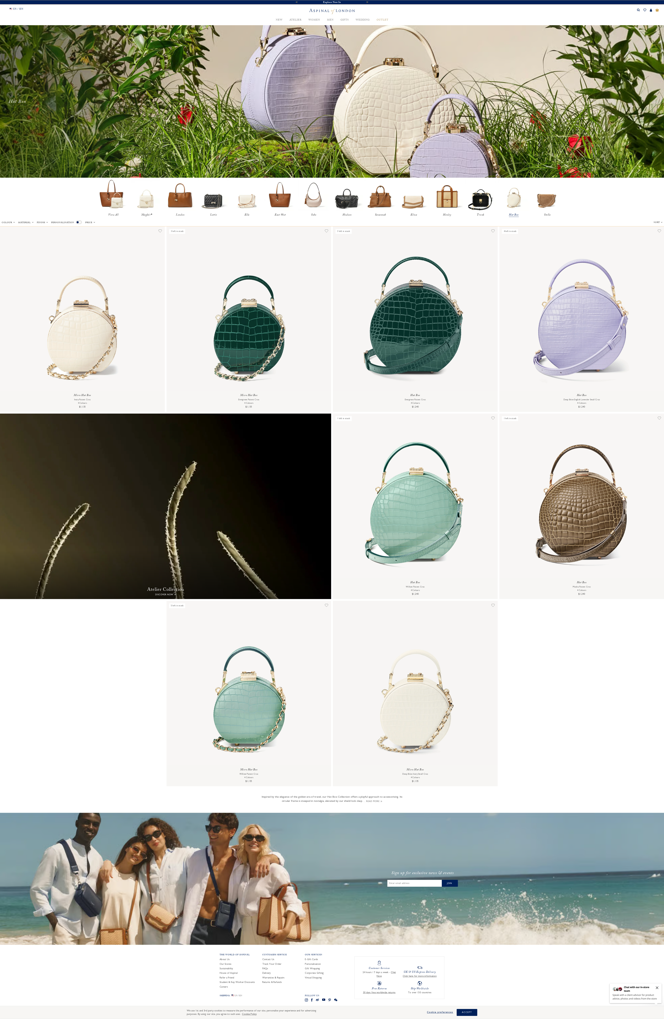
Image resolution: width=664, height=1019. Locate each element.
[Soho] (313, 195)
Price (88, 222)
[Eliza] (414, 195)
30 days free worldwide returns (379, 992)
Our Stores (226, 964)
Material (24, 222)
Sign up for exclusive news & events (422, 873)
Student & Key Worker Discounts (237, 982)
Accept (467, 1012)
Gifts (344, 20)
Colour (7, 222)
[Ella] (247, 195)
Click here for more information (420, 976)
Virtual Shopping (313, 978)
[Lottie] (213, 195)
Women (314, 20)
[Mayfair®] (147, 195)
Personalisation (62, 222)
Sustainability (226, 968)
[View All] (113, 195)
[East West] (280, 195)
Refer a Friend (227, 978)
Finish (41, 222)
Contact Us (268, 959)
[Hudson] (347, 195)
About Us (225, 959)
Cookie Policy (249, 1014)
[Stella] (547, 195)
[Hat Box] (514, 195)
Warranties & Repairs (273, 978)
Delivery (266, 973)
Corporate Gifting (314, 973)
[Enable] (79, 222)
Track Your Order (272, 964)
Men (330, 20)
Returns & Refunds (272, 982)
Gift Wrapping (312, 968)
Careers (224, 987)
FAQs (265, 968)
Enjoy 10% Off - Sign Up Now (332, 2)
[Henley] (447, 195)
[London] (180, 195)
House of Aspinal (229, 973)
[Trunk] (480, 195)
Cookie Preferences (440, 1012)
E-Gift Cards (311, 959)
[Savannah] (380, 195)
